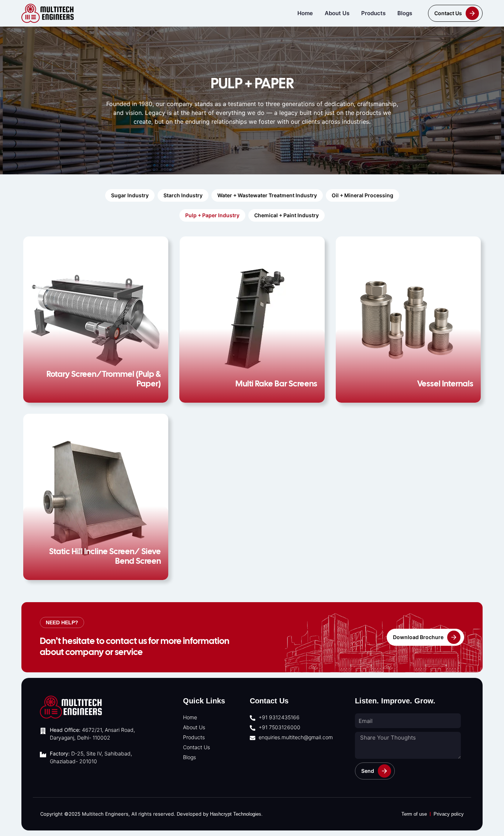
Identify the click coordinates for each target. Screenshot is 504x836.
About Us (337, 13)
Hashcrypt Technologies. (236, 814)
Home (305, 13)
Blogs (404, 13)
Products (373, 13)
